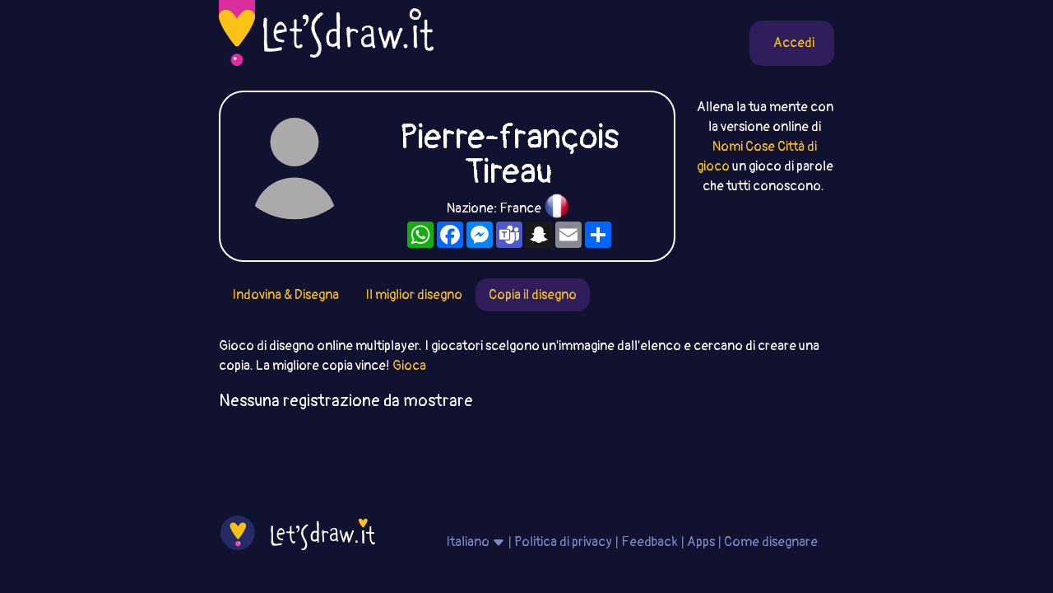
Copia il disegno (533, 295)
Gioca (409, 365)
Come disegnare (771, 542)
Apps (701, 542)
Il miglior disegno (413, 295)
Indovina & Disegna (285, 295)
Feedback (649, 542)
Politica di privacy (563, 542)
